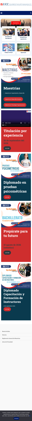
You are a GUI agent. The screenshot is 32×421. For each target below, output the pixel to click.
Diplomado (23, 52)
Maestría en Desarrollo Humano (13, 99)
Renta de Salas (6, 331)
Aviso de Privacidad (7, 342)
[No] (30, 416)
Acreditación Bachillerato (8, 37)
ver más (7, 148)
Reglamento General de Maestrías (11, 338)
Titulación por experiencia (23, 38)
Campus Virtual (8, 52)
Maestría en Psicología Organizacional (15, 105)
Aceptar (16, 418)
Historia (4, 335)
